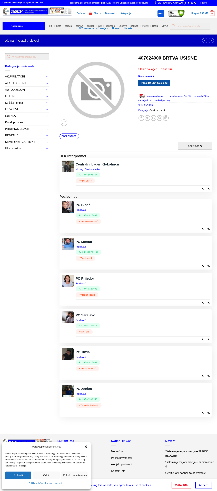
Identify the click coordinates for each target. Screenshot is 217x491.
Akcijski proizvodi (121, 464)
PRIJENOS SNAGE (17, 128)
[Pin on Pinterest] (159, 118)
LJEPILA (10, 115)
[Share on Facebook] (141, 118)
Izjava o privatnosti (53, 483)
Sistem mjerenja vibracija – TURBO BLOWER (186, 453)
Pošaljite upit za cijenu (154, 82)
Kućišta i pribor (14, 102)
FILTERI (10, 96)
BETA (58, 26)
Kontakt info (118, 471)
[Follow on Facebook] (189, 3)
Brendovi (110, 13)
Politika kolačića (36, 483)
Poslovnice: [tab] (69, 136)
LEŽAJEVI (11, 109)
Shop (95, 13)
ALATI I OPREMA (15, 83)
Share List (194, 145)
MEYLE (165, 26)
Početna (81, 13)
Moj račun (117, 451)
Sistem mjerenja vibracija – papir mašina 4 (189, 464)
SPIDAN (68, 26)
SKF (50, 26)
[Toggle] (47, 77)
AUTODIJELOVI (15, 89)
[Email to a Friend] (153, 118)
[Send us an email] (192, 3)
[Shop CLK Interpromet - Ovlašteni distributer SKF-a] (37, 11)
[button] (85, 446)
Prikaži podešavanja (75, 475)
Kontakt (128, 28)
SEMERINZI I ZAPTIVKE (20, 141)
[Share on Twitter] (147, 118)
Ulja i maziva (13, 148)
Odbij (46, 475)
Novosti (116, 28)
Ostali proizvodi (28, 40)
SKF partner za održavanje (92, 28)
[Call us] (195, 3)
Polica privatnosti (121, 457)
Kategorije (126, 13)
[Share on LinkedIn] (166, 118)
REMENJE (11, 135)
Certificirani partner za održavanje (185, 473)
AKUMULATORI (15, 76)
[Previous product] (211, 40)
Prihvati (18, 475)
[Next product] (204, 40)
